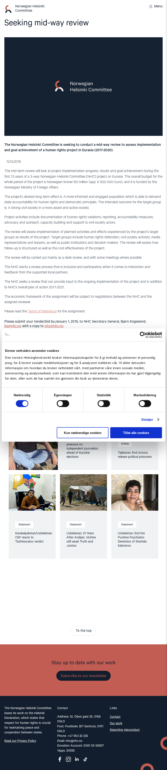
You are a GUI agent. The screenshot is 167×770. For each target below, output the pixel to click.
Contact (115, 717)
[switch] (63, 403)
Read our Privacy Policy (20, 741)
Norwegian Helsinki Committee (30, 9)
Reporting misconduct (125, 730)
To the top (84, 631)
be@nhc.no (12, 326)
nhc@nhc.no (54, 326)
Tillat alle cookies (136, 432)
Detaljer (147, 419)
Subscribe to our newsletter (83, 676)
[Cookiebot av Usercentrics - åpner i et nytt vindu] (143, 335)
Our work (116, 723)
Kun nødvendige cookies (83, 432)
